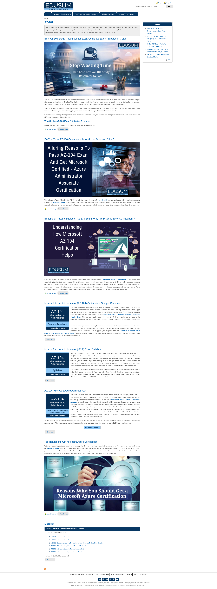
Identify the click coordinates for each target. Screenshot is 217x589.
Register (169, 3)
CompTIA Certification (127, 14)
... (47, 14)
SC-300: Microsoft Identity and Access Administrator (69, 552)
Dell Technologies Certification (86, 14)
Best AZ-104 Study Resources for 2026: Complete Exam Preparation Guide (85, 38)
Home (46, 18)
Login (160, 3)
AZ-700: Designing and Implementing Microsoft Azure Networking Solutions (77, 543)
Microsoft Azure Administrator (114, 279)
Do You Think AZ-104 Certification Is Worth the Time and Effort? (79, 139)
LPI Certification (108, 14)
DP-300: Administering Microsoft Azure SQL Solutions (70, 546)
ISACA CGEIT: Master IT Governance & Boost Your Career (156, 31)
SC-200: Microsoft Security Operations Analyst (67, 549)
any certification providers (103, 585)
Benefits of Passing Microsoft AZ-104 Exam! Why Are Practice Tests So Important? (89, 218)
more (169, 60)
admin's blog (51, 129)
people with (103, 200)
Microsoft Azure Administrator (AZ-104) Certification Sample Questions (82, 303)
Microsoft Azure (59, 202)
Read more (64, 129)
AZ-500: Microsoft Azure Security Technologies (67, 540)
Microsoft (49, 523)
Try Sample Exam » (92, 427)
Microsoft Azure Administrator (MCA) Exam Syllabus (72, 349)
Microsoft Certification (61, 14)
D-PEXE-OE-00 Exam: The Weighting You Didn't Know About (156, 38)
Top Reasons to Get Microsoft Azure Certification (70, 441)
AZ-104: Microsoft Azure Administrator (65, 390)
